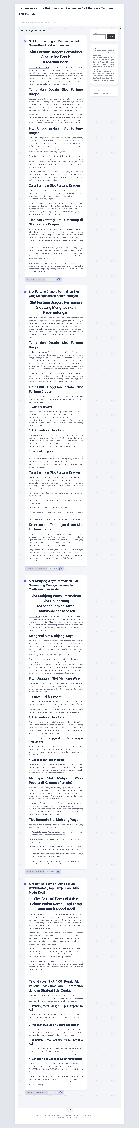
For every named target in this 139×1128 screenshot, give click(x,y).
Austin (42, 279)
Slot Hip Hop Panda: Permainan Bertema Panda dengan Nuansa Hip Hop (103, 67)
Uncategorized (50, 279)
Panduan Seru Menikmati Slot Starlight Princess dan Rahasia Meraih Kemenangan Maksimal (103, 73)
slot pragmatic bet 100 (39, 67)
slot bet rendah (35, 352)
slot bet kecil (34, 318)
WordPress (68, 1118)
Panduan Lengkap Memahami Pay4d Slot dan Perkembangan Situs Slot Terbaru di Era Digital (103, 60)
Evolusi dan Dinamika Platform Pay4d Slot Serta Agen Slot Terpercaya (103, 53)
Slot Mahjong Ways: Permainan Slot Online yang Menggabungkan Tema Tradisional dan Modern (53, 585)
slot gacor (33, 99)
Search (95, 33)
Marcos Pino (42, 1092)
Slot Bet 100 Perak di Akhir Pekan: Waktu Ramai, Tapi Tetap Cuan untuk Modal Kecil (54, 888)
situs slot (32, 641)
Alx (81, 1118)
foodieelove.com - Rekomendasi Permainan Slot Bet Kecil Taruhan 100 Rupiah (66, 11)
